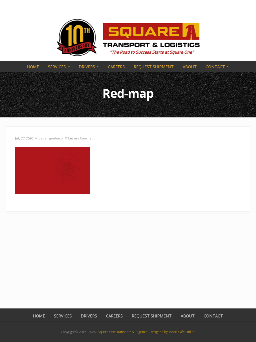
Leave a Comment (81, 138)
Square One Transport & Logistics (122, 331)
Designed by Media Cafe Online (173, 331)
